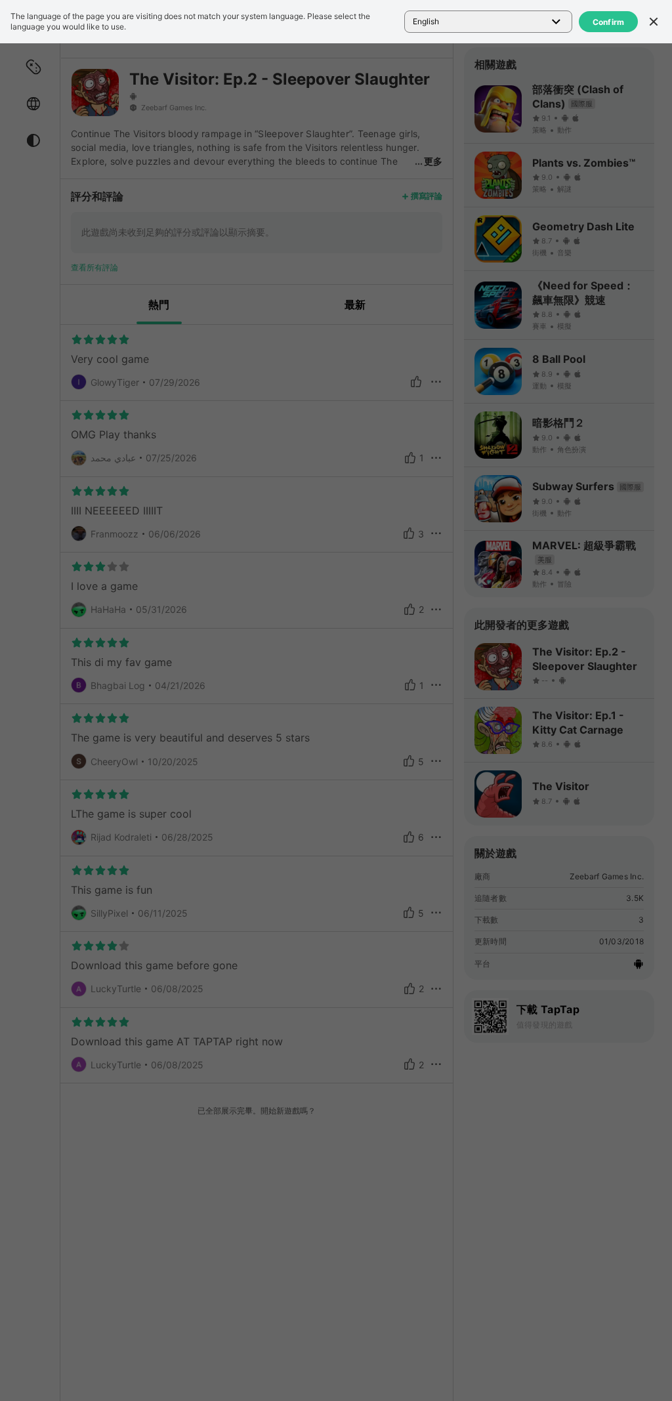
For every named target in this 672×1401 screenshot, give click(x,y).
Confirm (609, 22)
